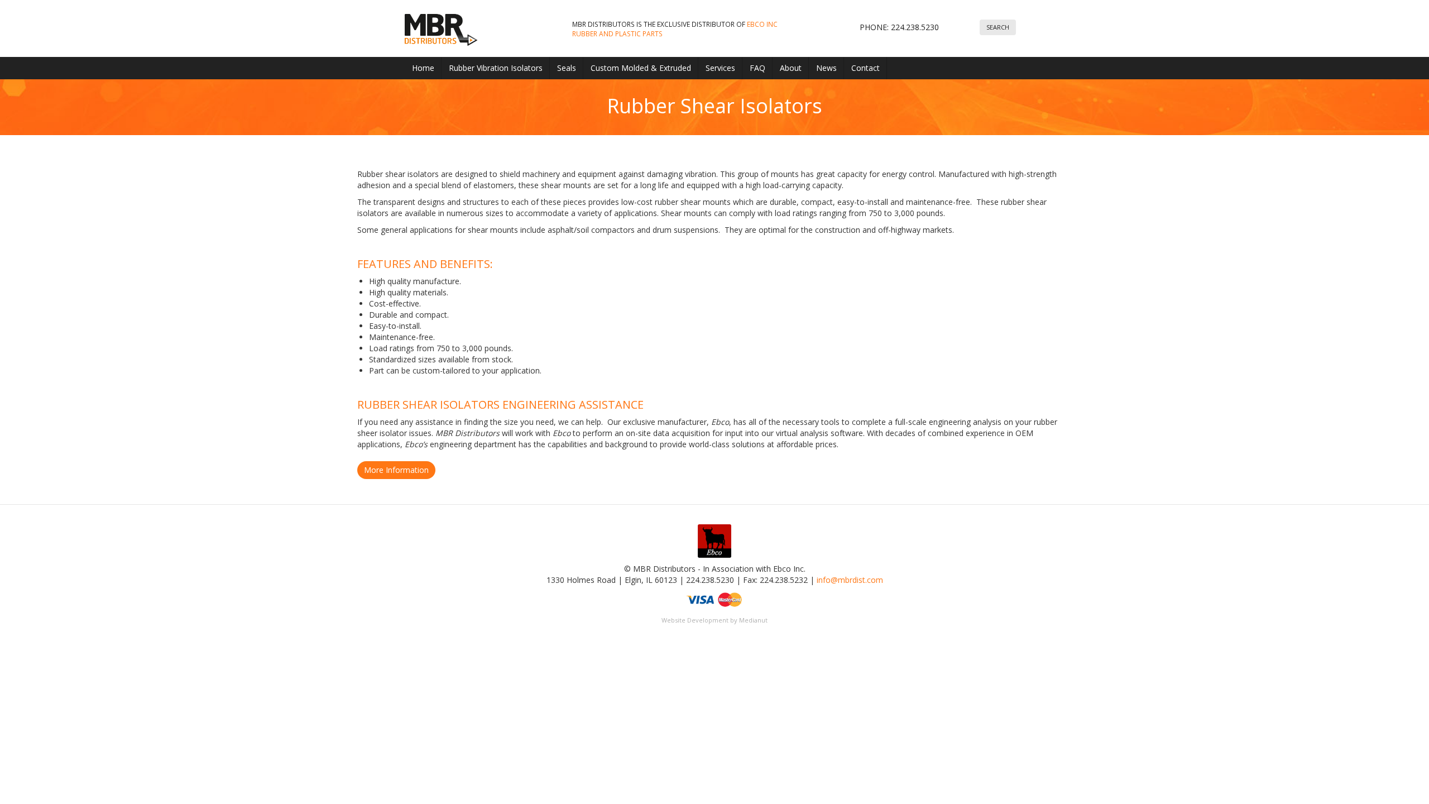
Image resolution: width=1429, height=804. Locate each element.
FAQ (757, 68)
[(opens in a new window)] (714, 543)
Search (997, 27)
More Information (396, 470)
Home (423, 68)
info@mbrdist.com (850, 580)
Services (720, 68)
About (791, 68)
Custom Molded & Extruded (641, 68)
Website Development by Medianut (714, 620)
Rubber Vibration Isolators (496, 68)
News (826, 68)
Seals (566, 68)
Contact (865, 68)
